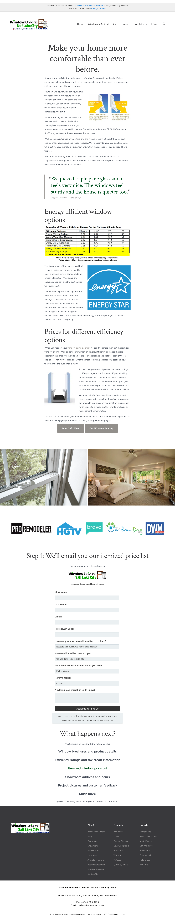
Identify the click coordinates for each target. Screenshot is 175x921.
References (145, 860)
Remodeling (145, 831)
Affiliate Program (96, 860)
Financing (92, 841)
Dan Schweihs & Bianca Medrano (88, 5)
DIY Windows (146, 845)
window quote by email (79, 347)
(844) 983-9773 (91, 902)
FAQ (90, 836)
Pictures (117, 860)
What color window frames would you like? (78, 665)
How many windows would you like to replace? (80, 641)
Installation (139, 24)
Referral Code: (63, 678)
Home (80, 24)
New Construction (148, 836)
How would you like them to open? (74, 653)
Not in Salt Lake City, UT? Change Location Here (106, 914)
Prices (154, 24)
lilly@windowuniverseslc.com (90, 905)
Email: (58, 616)
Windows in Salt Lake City (102, 24)
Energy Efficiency (121, 841)
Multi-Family (146, 841)
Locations (92, 855)
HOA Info (144, 864)
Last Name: (61, 604)
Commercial (145, 855)
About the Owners (96, 831)
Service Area (94, 850)
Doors (124, 24)
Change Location (98, 8)
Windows (118, 831)
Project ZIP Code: (64, 629)
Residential (145, 850)
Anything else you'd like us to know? (75, 690)
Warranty (118, 855)
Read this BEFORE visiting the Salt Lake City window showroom (87, 895)
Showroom (93, 845)
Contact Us (93, 874)
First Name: (61, 592)
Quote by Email (121, 864)
